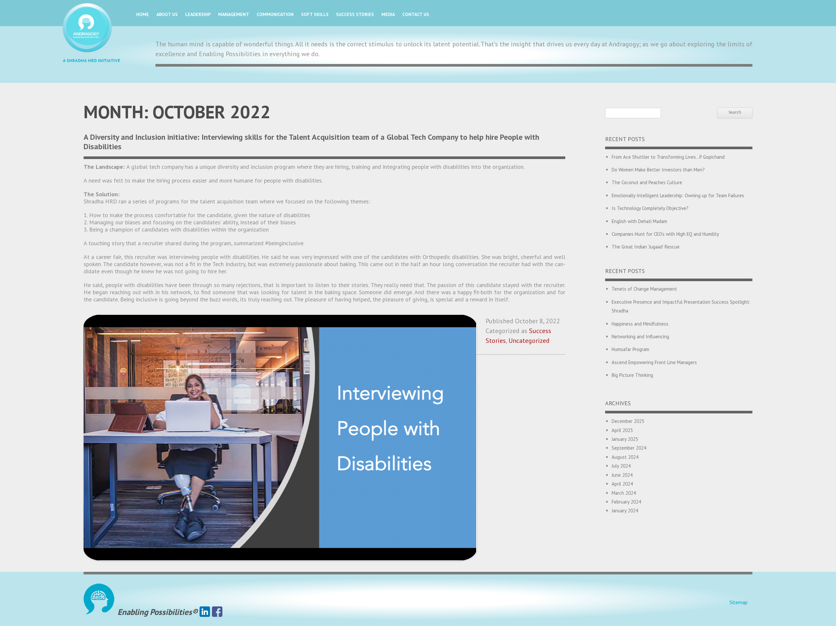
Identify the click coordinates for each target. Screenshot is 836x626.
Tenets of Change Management (644, 289)
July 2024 (621, 466)
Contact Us (415, 14)
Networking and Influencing (640, 336)
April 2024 (622, 484)
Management (233, 14)
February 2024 (626, 502)
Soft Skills (315, 14)
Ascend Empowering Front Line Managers (654, 362)
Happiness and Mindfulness (640, 324)
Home (142, 14)
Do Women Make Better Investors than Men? (658, 170)
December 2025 (628, 421)
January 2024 (625, 510)
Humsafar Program (630, 349)
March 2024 (624, 493)
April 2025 (622, 430)
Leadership (198, 14)
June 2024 (622, 475)
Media (388, 14)
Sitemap (739, 602)
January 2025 (625, 439)
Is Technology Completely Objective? (650, 208)
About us (167, 14)
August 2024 (625, 457)
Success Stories (355, 14)
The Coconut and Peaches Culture (647, 182)
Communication (275, 14)
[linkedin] (205, 612)
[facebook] (217, 612)
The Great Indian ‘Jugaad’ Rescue (646, 247)
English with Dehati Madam (639, 221)
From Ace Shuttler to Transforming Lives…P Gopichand (668, 157)
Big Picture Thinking (632, 375)
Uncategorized (529, 340)
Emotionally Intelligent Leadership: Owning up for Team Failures (678, 195)
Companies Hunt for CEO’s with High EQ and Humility (665, 234)
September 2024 (629, 448)
